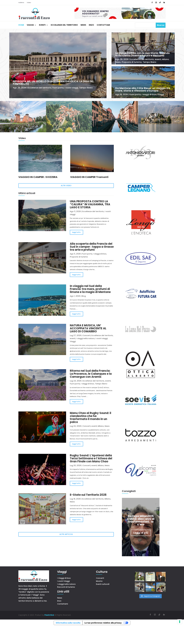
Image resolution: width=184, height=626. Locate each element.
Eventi (42, 25)
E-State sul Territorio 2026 (88, 495)
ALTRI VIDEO (66, 185)
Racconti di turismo (66, 587)
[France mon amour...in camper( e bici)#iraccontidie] (150, 587)
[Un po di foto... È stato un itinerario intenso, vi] (161, 587)
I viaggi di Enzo (149, 94)
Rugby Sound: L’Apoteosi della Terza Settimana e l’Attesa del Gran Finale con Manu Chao (91, 458)
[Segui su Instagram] (156, 2)
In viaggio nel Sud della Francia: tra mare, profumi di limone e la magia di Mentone (90, 289)
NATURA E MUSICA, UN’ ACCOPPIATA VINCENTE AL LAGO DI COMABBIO (88, 328)
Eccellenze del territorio (64, 25)
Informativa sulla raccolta (68, 622)
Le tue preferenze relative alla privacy (103, 622)
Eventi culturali (102, 584)
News (83, 25)
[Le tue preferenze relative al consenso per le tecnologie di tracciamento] (179, 621)
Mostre (99, 581)
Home (21, 25)
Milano (165, 59)
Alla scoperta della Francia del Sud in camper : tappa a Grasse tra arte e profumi (92, 247)
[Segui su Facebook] (152, 2)
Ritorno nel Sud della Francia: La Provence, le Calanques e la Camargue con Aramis (91, 374)
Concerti (86, 335)
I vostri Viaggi (63, 581)
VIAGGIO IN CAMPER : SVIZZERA (37, 177)
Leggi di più (140, 532)
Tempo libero (86, 87)
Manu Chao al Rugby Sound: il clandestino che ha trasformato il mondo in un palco (90, 417)
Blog (84, 296)
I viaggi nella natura (85, 338)
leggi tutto (76, 232)
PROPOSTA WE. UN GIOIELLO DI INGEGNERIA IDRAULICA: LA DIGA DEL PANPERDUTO (53, 83)
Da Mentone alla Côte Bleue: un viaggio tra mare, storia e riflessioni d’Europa (142, 89)
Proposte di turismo (132, 62)
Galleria (21, 3)
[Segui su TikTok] (160, 2)
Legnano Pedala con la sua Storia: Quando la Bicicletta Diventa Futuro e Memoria (142, 54)
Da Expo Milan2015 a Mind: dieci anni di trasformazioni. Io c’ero (140, 520)
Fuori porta (58, 87)
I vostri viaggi (71, 87)
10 (150, 551)
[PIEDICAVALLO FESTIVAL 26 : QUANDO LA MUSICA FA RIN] (139, 587)
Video (29, 3)
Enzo (91, 25)
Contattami (103, 25)
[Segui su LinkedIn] (164, 2)
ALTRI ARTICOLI (66, 534)
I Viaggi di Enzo (64, 578)
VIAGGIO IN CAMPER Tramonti (89, 177)
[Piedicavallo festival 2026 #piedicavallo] (161, 576)
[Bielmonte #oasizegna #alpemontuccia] (139, 576)
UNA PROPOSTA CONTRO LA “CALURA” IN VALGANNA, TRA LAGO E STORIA (90, 204)
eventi (158, 59)
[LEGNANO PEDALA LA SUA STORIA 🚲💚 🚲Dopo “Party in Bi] (150, 576)
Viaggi (30, 25)
